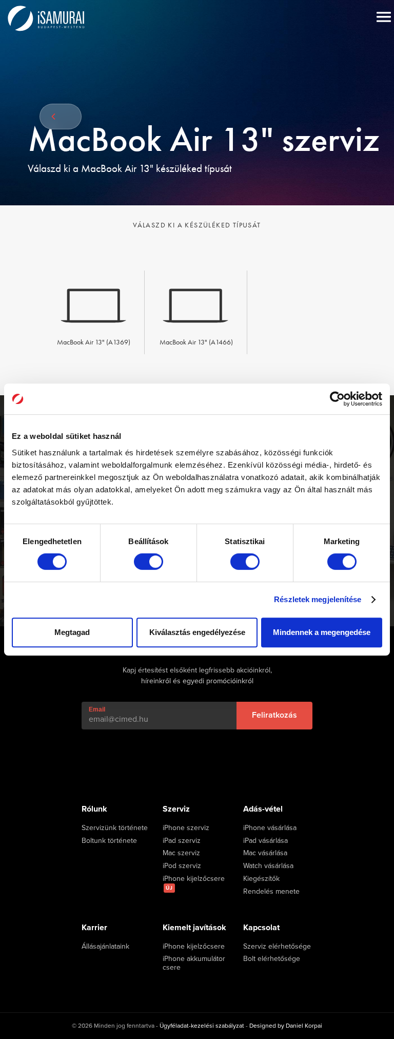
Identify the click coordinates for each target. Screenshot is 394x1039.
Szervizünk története (115, 828)
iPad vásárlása (265, 841)
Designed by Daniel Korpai (285, 1025)
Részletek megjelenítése (317, 599)
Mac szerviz (181, 853)
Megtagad (72, 632)
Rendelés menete (271, 892)
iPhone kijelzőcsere (194, 883)
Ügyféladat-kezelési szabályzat (202, 1025)
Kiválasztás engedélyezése (197, 632)
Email (97, 709)
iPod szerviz (182, 866)
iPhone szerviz (186, 828)
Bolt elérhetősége (271, 959)
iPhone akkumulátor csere (194, 963)
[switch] (148, 561)
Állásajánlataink (105, 946)
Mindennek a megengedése (321, 632)
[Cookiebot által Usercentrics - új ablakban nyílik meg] (337, 399)
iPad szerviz (182, 841)
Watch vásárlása (268, 866)
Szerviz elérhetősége (277, 946)
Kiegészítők (261, 879)
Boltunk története (109, 841)
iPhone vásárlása (270, 828)
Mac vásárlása (265, 853)
